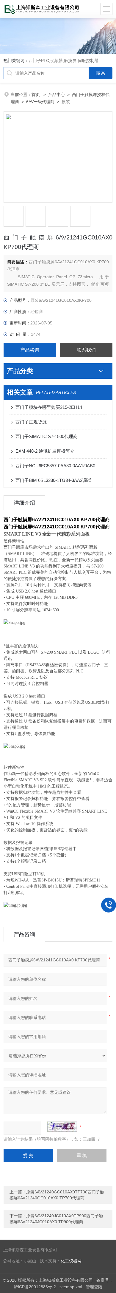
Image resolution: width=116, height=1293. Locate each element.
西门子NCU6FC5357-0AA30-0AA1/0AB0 (55, 465)
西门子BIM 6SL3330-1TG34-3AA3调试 (53, 480)
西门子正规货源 (31, 421)
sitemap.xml (70, 1286)
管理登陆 (94, 1286)
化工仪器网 (71, 1261)
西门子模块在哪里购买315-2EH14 (48, 407)
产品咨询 (29, 349)
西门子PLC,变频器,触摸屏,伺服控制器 (63, 60)
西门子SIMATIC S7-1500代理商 (46, 436)
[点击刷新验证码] (62, 1127)
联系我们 (86, 349)
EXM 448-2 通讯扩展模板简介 (44, 451)
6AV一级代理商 (40, 101)
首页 (36, 94)
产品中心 (56, 94)
